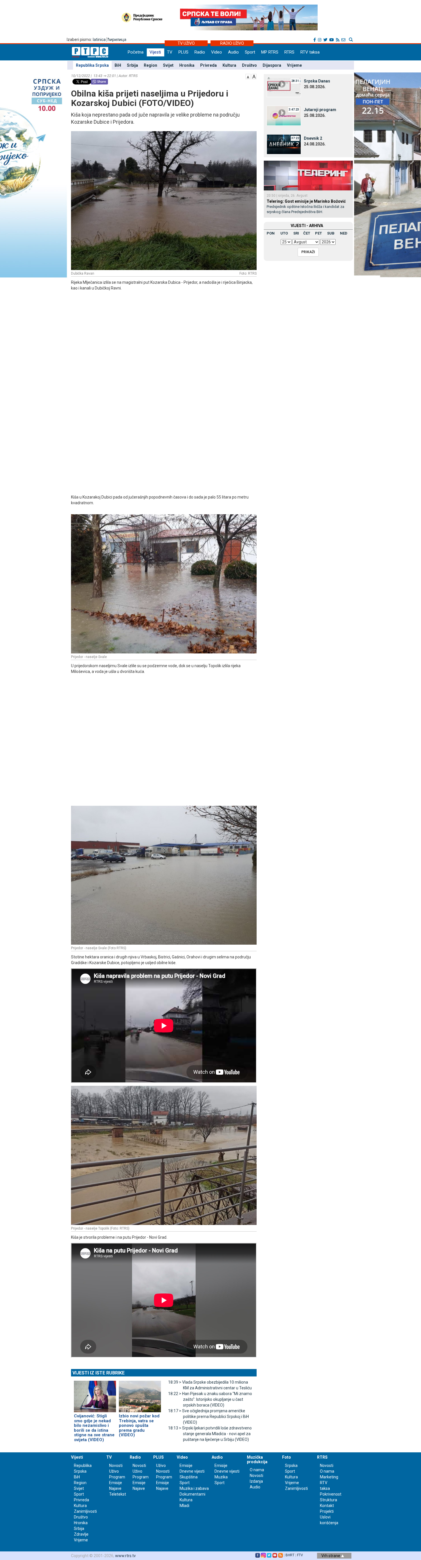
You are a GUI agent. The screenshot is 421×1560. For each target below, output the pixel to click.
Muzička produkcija (257, 1459)
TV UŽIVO (186, 43)
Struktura (328, 1500)
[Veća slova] (254, 76)
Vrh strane (331, 1555)
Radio (199, 52)
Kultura (229, 65)
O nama (257, 1470)
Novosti (116, 1465)
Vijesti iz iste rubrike (98, 1373)
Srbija (132, 65)
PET (318, 233)
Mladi (184, 1505)
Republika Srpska (92, 65)
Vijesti (155, 52)
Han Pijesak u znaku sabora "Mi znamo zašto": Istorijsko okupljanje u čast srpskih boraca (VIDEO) (210, 1399)
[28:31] (284, 86)
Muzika (221, 1477)
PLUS (183, 52)
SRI (296, 233)
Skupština (189, 1477)
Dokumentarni (192, 1494)
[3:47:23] (284, 115)
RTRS (289, 52)
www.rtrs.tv (125, 1555)
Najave (115, 1488)
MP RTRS (269, 52)
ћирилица (117, 39)
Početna (135, 52)
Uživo (114, 1471)
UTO (284, 233)
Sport (250, 52)
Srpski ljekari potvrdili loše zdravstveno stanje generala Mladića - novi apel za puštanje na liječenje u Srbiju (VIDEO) (210, 1434)
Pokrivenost (330, 1494)
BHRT (290, 1555)
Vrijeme (294, 65)
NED (343, 233)
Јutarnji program (320, 109)
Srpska (291, 1465)
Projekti (327, 1511)
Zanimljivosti (85, 1511)
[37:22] (284, 144)
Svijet (168, 65)
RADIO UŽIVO (232, 43)
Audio (233, 52)
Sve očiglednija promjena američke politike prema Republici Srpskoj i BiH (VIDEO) (208, 1417)
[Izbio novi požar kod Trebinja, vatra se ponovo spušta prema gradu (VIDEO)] (140, 1394)
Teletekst (117, 1494)
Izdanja (256, 1481)
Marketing (329, 1477)
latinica (99, 39)
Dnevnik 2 (313, 138)
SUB (331, 233)
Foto (286, 1457)
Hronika (186, 65)
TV (169, 52)
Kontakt (327, 1505)
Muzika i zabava (194, 1488)
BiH (118, 65)
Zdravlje (81, 1534)
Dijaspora (272, 65)
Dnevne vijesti (192, 1471)
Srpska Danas (317, 81)
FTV (300, 1555)
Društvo (249, 65)
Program (117, 1477)
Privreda (208, 65)
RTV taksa (310, 52)
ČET (306, 233)
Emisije (115, 1482)
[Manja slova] (248, 76)
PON (271, 233)
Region (150, 65)
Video (216, 52)
